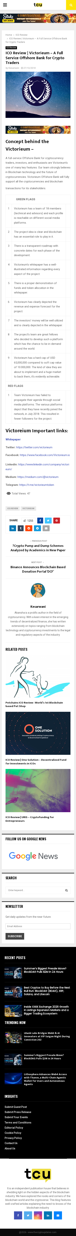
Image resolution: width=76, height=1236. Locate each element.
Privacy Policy (13, 1138)
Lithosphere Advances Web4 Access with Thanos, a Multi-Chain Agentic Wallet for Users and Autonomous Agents (45, 1079)
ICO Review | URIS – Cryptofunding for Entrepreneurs (30, 819)
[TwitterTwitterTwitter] (28, 1215)
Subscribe (15, 936)
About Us (10, 1148)
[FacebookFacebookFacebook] (18, 1215)
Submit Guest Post (16, 1106)
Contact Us (11, 1143)
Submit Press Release (18, 1112)
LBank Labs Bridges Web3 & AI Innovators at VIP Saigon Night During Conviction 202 (47, 1036)
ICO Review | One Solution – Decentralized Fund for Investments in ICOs (36, 762)
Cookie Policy (13, 1132)
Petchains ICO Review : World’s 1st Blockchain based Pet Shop (34, 704)
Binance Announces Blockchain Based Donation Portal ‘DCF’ (38, 569)
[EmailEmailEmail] (58, 1215)
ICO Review (11, 48)
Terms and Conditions (18, 1122)
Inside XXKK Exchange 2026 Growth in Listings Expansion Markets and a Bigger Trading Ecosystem (46, 1010)
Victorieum (28, 508)
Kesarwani (13, 68)
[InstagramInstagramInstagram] (38, 1215)
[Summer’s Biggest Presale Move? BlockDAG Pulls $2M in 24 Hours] (13, 972)
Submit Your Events (16, 1117)
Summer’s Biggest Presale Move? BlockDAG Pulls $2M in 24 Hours (45, 970)
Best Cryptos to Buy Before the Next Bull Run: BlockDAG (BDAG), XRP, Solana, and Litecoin (47, 991)
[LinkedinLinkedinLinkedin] (48, 1215)
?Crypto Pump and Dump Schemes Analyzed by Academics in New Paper (38, 548)
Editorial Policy (14, 1127)
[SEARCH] (66, 890)
